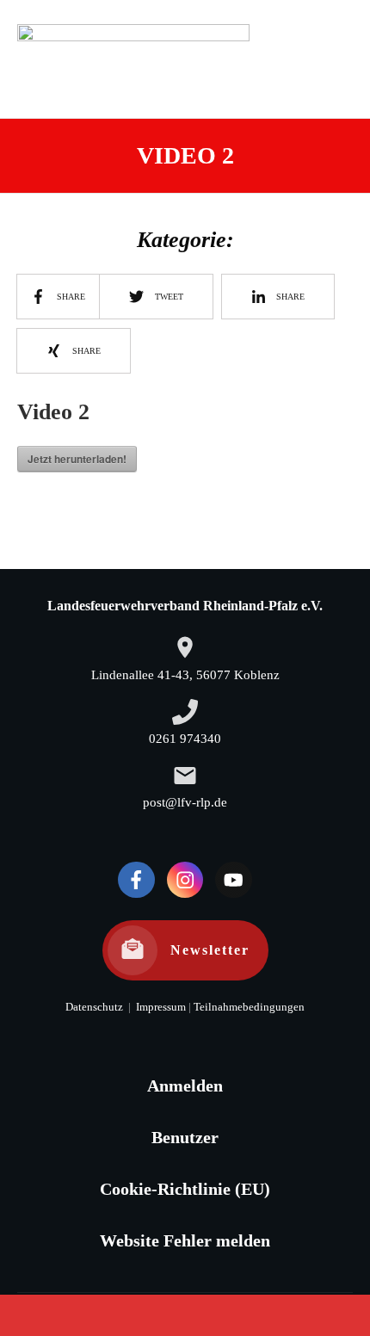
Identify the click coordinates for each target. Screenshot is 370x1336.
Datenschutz (94, 1007)
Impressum (159, 1007)
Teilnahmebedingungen (249, 1007)
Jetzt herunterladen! (77, 459)
